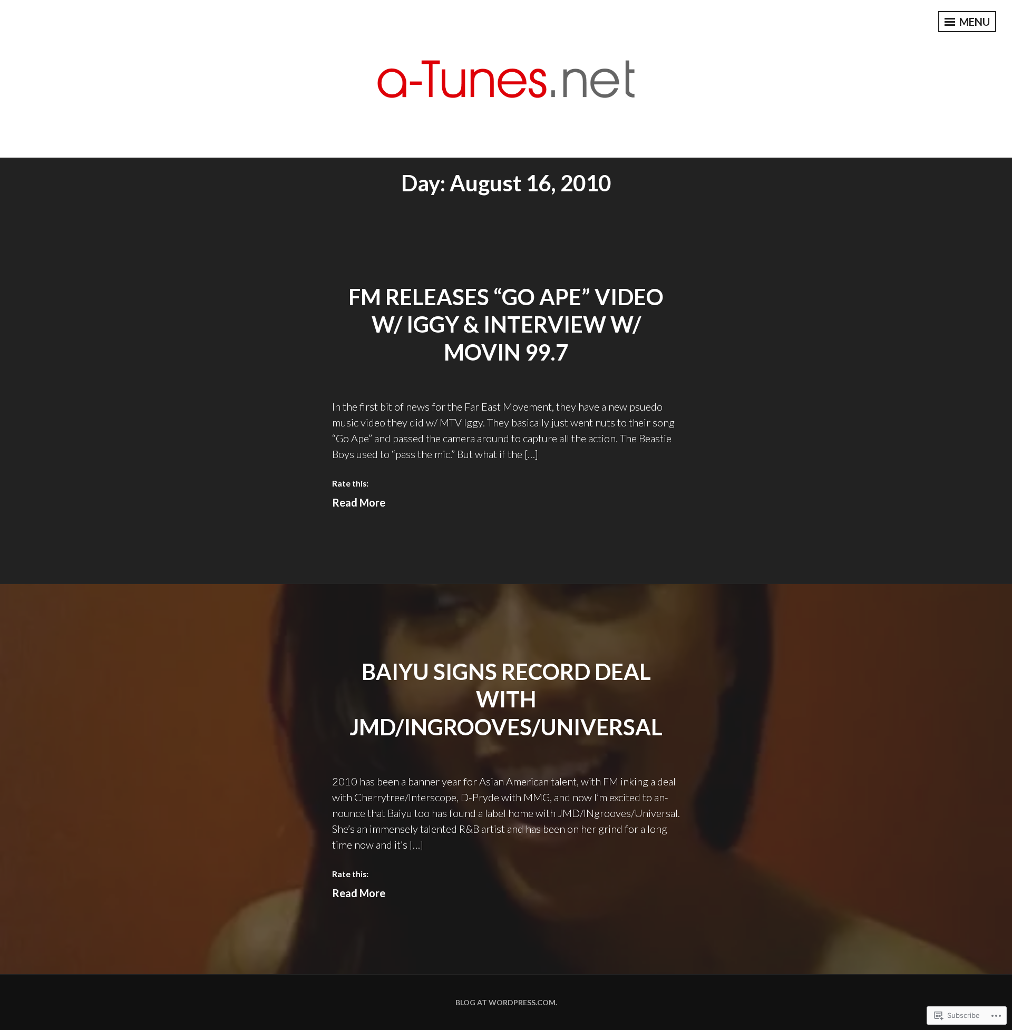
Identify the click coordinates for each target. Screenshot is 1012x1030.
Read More (358, 502)
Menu (973, 21)
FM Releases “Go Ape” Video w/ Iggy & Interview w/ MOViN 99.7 (506, 324)
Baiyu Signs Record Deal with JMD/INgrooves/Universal (506, 699)
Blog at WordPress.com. (506, 1002)
